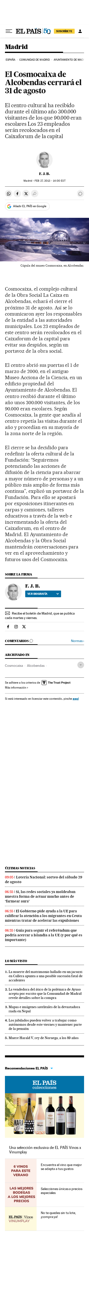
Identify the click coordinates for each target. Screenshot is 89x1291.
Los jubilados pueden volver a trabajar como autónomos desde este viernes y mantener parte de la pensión (45, 1024)
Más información (15, 687)
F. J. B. (44, 174)
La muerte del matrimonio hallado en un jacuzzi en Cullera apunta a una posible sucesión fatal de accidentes (46, 976)
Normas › (77, 641)
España (11, 59)
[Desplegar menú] (9, 31)
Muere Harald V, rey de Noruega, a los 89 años (44, 1038)
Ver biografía (37, 594)
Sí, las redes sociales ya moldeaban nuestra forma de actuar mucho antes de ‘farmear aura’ (40, 896)
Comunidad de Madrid (34, 59)
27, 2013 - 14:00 (50, 180)
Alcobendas (35, 666)
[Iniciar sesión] (80, 31)
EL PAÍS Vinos (44, 1084)
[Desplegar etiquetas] (80, 665)
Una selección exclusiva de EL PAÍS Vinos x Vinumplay (45, 1149)
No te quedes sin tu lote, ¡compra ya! (58, 1215)
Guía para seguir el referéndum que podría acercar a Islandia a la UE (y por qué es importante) (43, 935)
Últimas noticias (20, 868)
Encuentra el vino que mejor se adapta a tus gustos (61, 1167)
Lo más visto (16, 961)
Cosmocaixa (14, 666)
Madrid (16, 47)
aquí (76, 698)
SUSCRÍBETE (64, 31)
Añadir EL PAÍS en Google (29, 206)
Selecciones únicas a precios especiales (61, 1191)
